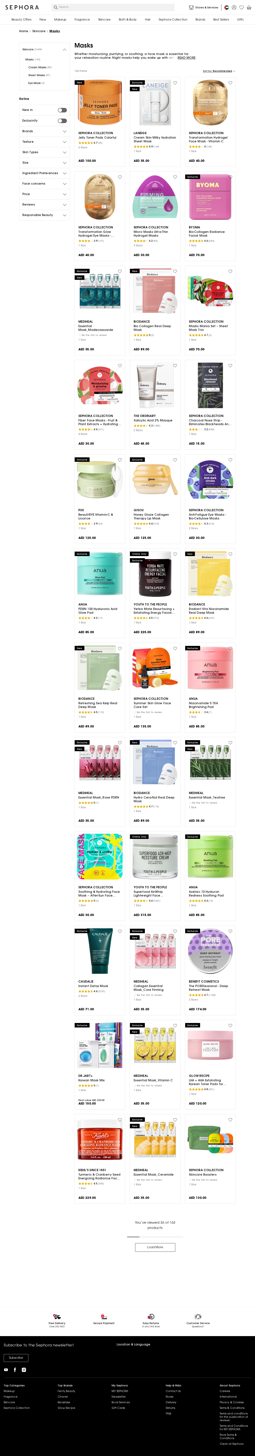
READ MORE (186, 57)
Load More (155, 1247)
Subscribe (16, 1357)
